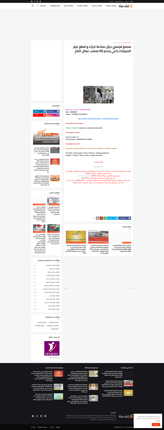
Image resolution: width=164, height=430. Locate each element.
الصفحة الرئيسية (127, 43)
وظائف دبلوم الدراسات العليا (46, 292)
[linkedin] (37, 1)
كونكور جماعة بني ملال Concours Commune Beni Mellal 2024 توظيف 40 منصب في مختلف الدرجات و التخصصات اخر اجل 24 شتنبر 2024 (42, 387)
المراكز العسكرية (39, 325)
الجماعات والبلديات (53, 322)
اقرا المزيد (157, 420)
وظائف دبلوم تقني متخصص (46, 302)
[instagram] (34, 1)
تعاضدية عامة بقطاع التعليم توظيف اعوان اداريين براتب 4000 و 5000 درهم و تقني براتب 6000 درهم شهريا (121, 248)
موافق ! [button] (156, 424)
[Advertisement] (82, 24)
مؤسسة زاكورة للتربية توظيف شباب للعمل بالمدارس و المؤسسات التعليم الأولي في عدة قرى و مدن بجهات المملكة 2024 (76, 249)
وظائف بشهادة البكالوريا (46, 275)
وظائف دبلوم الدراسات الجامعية (46, 289)
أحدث (130, 288)
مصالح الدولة (54, 329)
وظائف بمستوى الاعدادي (46, 279)
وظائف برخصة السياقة (46, 272)
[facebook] (40, 1)
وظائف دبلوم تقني (46, 295)
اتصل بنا (112, 1)
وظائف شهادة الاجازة (46, 309)
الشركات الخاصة (117, 43)
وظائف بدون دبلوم (46, 268)
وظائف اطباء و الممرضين (46, 265)
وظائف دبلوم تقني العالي (46, 299)
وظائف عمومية (111, 5)
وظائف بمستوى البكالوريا (46, 282)
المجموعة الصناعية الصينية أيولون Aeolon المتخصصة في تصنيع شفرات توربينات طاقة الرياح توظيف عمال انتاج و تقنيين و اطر (98, 249)
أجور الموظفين (55, 5)
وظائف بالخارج (68, 5)
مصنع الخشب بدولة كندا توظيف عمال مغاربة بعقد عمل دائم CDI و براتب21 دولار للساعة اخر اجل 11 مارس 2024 (53, 239)
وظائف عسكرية (97, 5)
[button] (37, 6)
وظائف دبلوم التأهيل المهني (46, 285)
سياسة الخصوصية (119, 1)
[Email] (97, 218)
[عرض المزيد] (93, 218)
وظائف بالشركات (82, 5)
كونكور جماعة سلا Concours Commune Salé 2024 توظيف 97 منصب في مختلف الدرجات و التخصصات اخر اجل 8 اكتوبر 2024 (43, 396)
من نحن (126, 1)
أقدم (66, 288)
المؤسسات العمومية (52, 325)
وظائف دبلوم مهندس (46, 306)
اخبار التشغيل (42, 5)
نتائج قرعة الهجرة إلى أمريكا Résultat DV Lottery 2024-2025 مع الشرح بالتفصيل (54, 210)
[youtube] (31, 1)
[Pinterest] (101, 218)
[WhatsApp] (105, 218)
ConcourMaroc (129, 427)
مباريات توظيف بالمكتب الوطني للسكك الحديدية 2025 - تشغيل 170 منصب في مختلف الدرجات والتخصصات (41, 151)
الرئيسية (131, 1)
